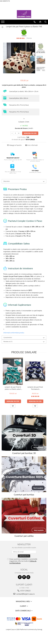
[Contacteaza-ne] (34, 22)
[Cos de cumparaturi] (40, 22)
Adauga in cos (30, 133)
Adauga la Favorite (15, 145)
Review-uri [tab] (7, 341)
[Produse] (3, 22)
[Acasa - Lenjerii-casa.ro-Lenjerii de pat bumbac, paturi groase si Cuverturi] (24, 14)
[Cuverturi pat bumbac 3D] (24, 433)
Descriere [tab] (6, 181)
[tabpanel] (24, 58)
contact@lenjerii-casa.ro (25, 594)
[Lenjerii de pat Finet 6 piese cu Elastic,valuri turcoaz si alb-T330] (13, 371)
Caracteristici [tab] (7, 337)
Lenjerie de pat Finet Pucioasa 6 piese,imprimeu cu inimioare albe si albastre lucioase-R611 (35, 388)
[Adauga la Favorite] (12, 406)
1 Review (29, 38)
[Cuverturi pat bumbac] (24, 474)
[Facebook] (20, 577)
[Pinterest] (24, 577)
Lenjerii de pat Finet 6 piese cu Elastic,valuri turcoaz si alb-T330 (13, 388)
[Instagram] (28, 577)
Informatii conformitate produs (13, 333)
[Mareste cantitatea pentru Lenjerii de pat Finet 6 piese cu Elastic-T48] (18, 133)
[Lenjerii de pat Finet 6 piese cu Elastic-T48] (24, 58)
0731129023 (25, 591)
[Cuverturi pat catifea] (24, 515)
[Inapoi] (1, 27)
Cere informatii (32, 145)
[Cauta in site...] (45, 22)
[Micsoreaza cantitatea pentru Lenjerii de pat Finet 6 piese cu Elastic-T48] (12, 133)
